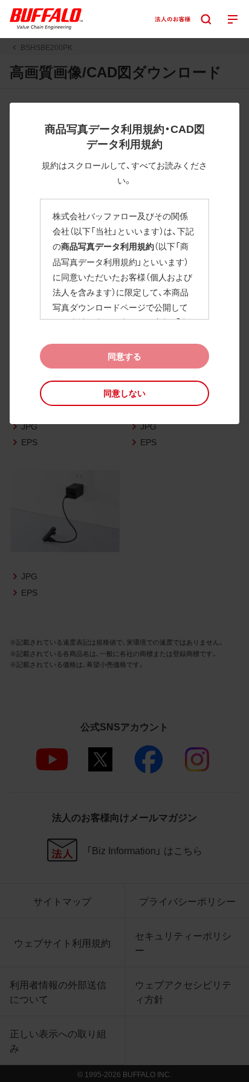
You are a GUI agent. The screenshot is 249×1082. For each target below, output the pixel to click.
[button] (124, 393)
